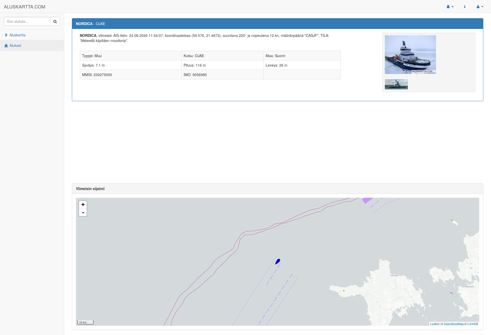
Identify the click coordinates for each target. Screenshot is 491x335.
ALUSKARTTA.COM (24, 6)
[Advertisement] (277, 142)
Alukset (14, 45)
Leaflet (434, 324)
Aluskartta (17, 34)
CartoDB (472, 324)
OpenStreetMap (454, 324)
